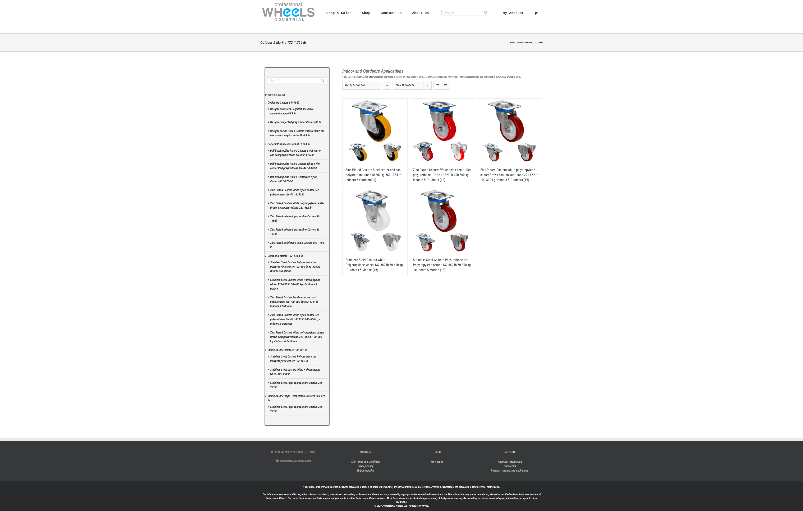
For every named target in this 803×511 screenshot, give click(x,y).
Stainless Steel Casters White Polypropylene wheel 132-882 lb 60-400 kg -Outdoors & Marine (295, 284)
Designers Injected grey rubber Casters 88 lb (295, 122)
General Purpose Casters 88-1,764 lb (289, 144)
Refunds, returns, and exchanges (509, 470)
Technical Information (509, 461)
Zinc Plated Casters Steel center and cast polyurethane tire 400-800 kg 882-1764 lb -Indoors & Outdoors (295, 302)
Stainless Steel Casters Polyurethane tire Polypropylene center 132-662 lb (293, 359)
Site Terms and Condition (365, 461)
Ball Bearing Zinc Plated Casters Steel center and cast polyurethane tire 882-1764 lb (295, 153)
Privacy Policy (365, 466)
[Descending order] (387, 85)
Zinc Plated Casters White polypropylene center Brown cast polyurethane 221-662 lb (297, 205)
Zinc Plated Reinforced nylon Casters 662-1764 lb (297, 245)
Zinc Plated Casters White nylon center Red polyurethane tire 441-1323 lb (294, 192)
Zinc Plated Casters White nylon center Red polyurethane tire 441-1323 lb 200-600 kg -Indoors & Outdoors (295, 319)
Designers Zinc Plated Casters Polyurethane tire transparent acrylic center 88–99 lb (297, 133)
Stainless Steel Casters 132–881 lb (287, 350)
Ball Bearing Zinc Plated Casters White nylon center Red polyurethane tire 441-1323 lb (295, 166)
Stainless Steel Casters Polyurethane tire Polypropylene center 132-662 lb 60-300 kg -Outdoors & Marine (296, 267)
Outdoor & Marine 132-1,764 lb (285, 255)
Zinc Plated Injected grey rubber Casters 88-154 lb (295, 232)
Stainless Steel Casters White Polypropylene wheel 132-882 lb (295, 372)
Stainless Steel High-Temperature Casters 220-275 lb (297, 385)
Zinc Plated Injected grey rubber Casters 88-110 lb (295, 218)
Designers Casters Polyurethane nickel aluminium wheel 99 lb (292, 111)
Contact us (510, 466)
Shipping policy (365, 470)
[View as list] (446, 85)
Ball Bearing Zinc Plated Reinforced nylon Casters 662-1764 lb (293, 179)
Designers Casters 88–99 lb (283, 102)
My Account (437, 461)
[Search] (486, 12)
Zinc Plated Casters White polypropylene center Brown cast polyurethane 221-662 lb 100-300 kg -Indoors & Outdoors (297, 337)
